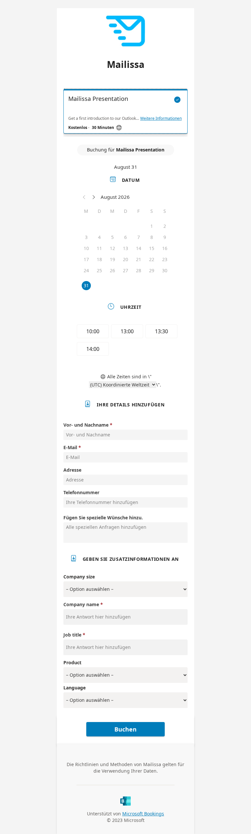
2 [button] (164, 226)
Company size (79, 577)
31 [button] (86, 285)
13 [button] (125, 248)
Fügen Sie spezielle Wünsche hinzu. (103, 517)
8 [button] (151, 237)
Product (72, 662)
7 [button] (138, 237)
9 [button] (164, 237)
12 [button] (112, 248)
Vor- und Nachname (86, 425)
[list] (125, 113)
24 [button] (86, 270)
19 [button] (112, 259)
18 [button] (99, 259)
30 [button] (164, 270)
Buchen (125, 729)
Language (74, 688)
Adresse (72, 470)
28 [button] (138, 270)
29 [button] (151, 270)
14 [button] (138, 248)
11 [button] (99, 248)
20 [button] (125, 259)
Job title (72, 635)
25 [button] (99, 270)
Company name (81, 604)
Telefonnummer (81, 492)
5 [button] (112, 237)
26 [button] (112, 270)
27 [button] (125, 270)
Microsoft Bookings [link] (143, 813)
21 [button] (138, 259)
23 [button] (164, 259)
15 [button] (151, 248)
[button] (84, 196)
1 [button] (151, 226)
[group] (125, 341)
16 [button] (164, 248)
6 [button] (125, 237)
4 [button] (99, 237)
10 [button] (86, 248)
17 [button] (86, 259)
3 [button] (86, 237)
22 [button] (151, 259)
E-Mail (70, 447)
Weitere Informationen (161, 118)
